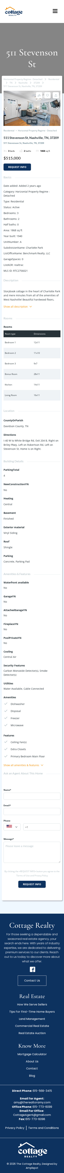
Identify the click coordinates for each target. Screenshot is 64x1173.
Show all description (16, 306)
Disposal (16, 711)
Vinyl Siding (10, 533)
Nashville (23, 82)
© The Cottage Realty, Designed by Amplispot (32, 1165)
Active (16, 207)
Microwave (17, 725)
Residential (53, 79)
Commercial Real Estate (32, 1026)
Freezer (15, 718)
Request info (17, 167)
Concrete (9, 561)
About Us (32, 1061)
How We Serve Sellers (32, 1004)
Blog (32, 1076)
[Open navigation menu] (55, 11)
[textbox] (12, 827)
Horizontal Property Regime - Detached (23, 79)
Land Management (32, 1019)
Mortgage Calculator (32, 1054)
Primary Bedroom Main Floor (28, 756)
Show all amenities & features (21, 765)
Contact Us (32, 981)
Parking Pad (23, 561)
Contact (32, 1068)
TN (11, 82)
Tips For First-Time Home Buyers (32, 1012)
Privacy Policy (14, 1128)
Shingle (8, 547)
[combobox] (12, 826)
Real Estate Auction (32, 1033)
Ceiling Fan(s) (18, 742)
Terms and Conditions (43, 1128)
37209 (37, 82)
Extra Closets (18, 749)
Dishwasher (18, 704)
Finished (9, 518)
